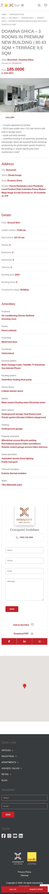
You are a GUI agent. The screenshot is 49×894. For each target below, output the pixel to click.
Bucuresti (13, 18)
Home (4, 14)
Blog (4, 780)
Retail (5, 774)
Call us (12, 889)
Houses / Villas (10, 768)
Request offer (36, 889)
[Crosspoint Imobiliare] (10, 5)
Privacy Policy (24, 872)
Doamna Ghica (28, 18)
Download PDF (21, 634)
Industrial (8, 756)
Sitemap (24, 875)
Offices (6, 750)
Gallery (10, 117)
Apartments (9, 762)
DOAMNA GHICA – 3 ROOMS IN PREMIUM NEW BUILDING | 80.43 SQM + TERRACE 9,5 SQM (24, 21)
